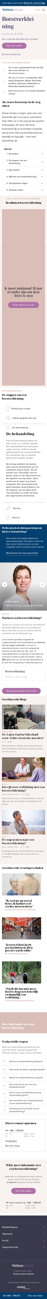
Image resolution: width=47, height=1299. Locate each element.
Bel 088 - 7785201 (11, 1295)
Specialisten (14, 170)
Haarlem (12, 83)
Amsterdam (32, 77)
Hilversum (22, 83)
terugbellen (12, 1182)
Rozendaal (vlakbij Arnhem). (21, 86)
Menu (38, 10)
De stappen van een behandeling (18, 162)
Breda (28, 80)
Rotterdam (32, 83)
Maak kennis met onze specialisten (22, 553)
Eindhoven (19, 80)
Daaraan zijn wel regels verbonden (23, 644)
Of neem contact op (11, 54)
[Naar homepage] (12, 9)
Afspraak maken (16, 190)
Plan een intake (35, 1295)
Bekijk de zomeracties (34, 3)
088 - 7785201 (34, 1202)
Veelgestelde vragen (18, 183)
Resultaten (14, 153)
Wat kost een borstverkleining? (23, 176)
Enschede (36, 80)
